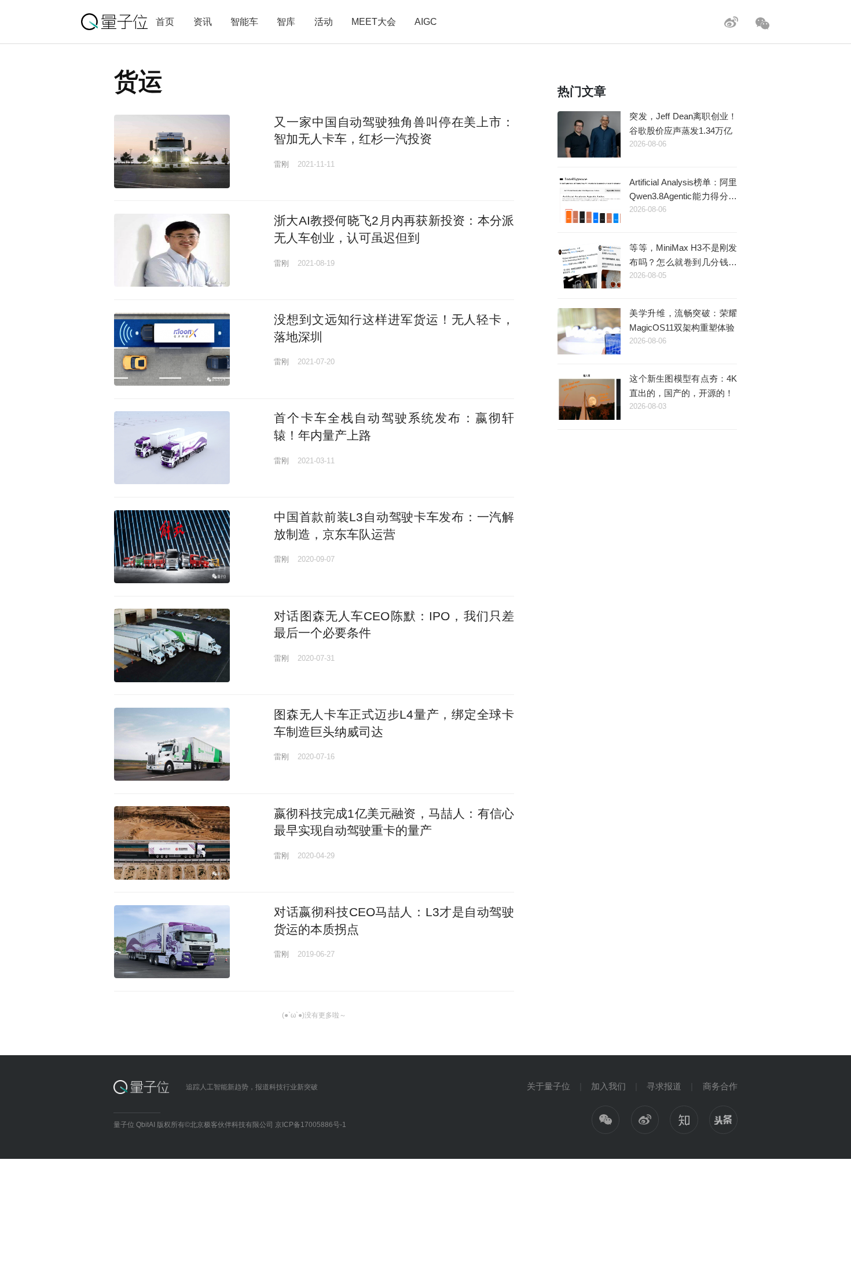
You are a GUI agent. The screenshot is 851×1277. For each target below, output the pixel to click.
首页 (165, 21)
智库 (286, 21)
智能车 (244, 21)
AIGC (426, 21)
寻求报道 (664, 1086)
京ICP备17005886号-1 (310, 1125)
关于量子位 (548, 1086)
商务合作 (720, 1086)
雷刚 (281, 164)
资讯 (202, 21)
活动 (323, 21)
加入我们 (608, 1086)
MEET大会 (373, 21)
